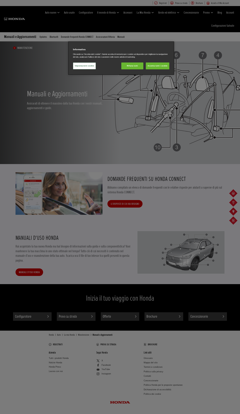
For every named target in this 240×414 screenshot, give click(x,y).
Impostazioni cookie (84, 66)
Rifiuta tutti (132, 66)
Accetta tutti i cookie (158, 66)
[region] (121, 58)
